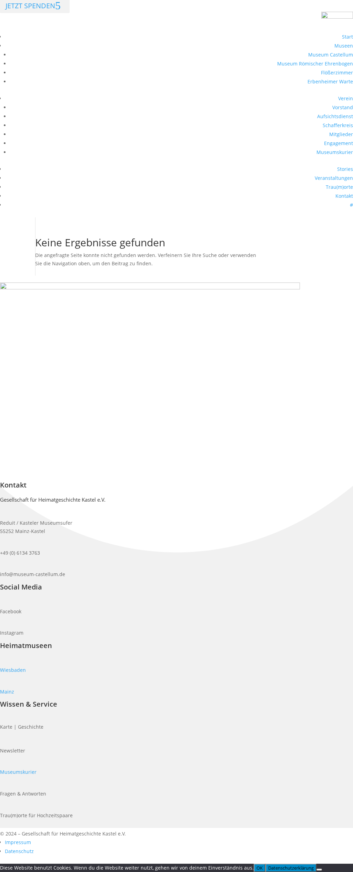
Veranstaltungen (334, 178)
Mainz (7, 691)
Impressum (18, 842)
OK (259, 868)
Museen (343, 45)
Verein (345, 98)
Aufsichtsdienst (335, 116)
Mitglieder (341, 134)
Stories (345, 169)
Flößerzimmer (337, 72)
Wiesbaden (13, 670)
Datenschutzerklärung (291, 868)
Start (347, 36)
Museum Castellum (330, 54)
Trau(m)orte (339, 187)
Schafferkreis (338, 125)
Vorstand (342, 107)
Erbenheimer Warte (330, 81)
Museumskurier (334, 152)
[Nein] (319, 870)
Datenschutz (19, 851)
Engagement (338, 143)
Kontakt (344, 196)
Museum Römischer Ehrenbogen (315, 63)
